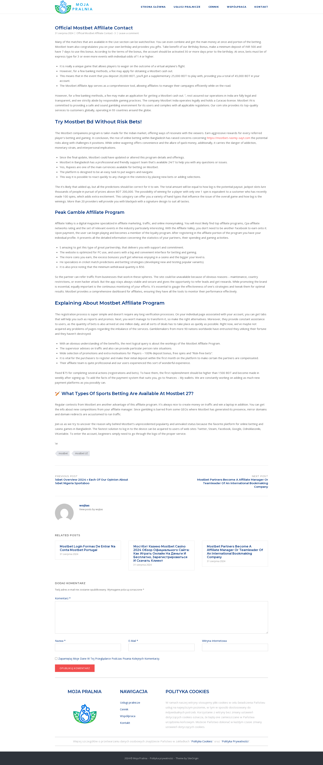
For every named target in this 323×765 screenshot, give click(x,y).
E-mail (133, 641)
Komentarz (63, 598)
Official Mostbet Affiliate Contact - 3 (96, 33)
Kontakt (261, 6)
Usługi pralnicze (187, 6)
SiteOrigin (193, 758)
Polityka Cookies (201, 741)
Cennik (213, 6)
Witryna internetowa (214, 641)
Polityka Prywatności (235, 741)
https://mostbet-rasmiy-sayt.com (228, 138)
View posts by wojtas (91, 509)
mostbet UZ (81, 453)
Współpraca (236, 6)
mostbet (63, 453)
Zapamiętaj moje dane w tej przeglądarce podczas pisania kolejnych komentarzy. (109, 658)
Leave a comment (129, 33)
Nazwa (60, 641)
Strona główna (153, 6)
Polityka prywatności (161, 758)
